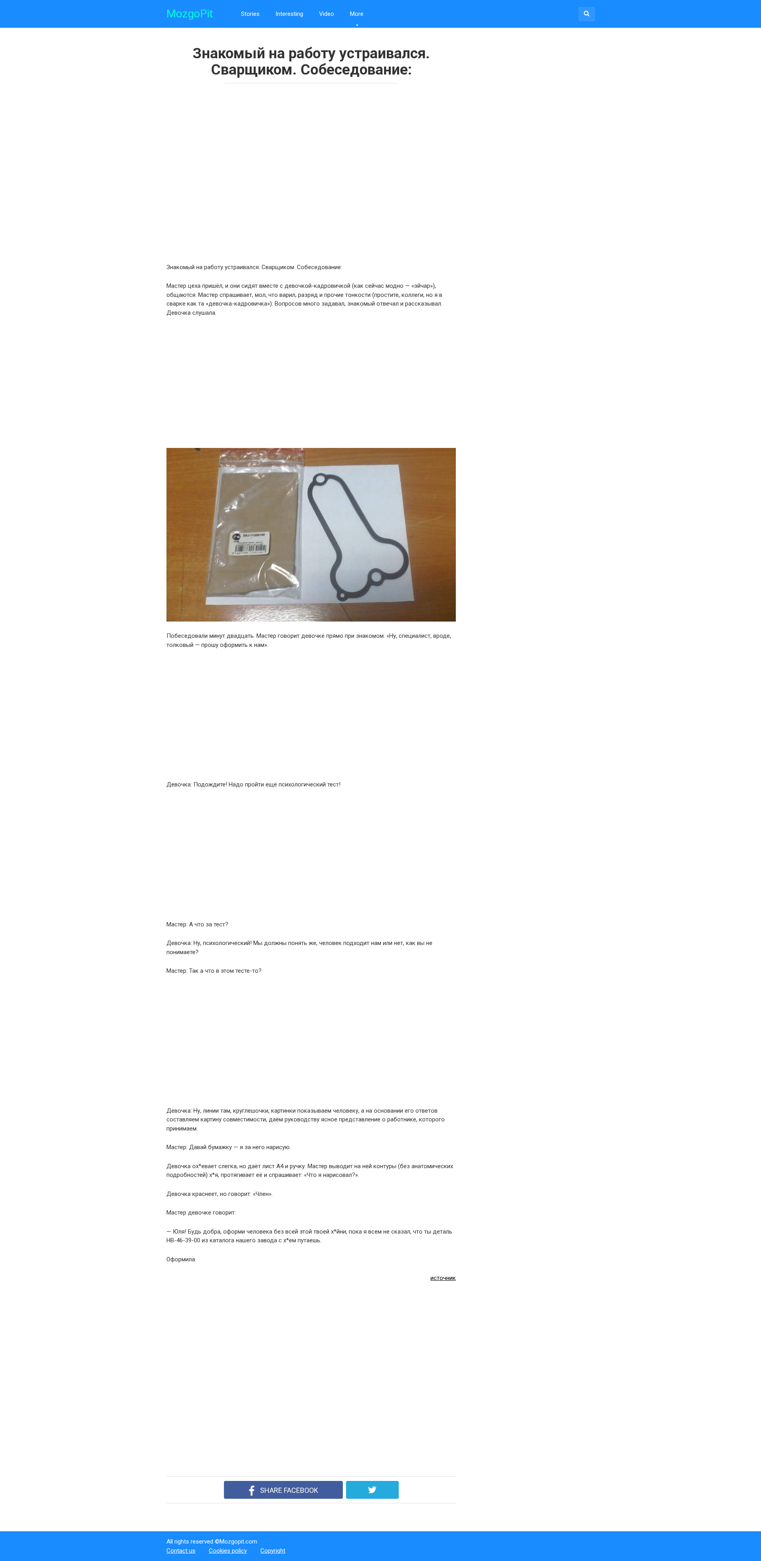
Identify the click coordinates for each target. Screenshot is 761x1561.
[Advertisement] (281, 171)
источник (443, 1278)
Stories (250, 13)
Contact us (180, 1550)
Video (326, 13)
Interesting (289, 13)
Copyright (272, 1550)
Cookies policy (228, 1550)
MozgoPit (189, 13)
